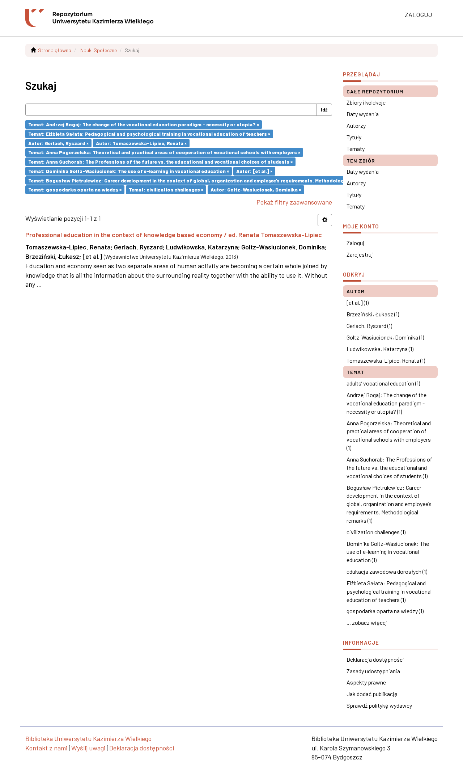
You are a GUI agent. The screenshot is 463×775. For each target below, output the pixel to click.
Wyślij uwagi (88, 748)
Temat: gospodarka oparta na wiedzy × (75, 189)
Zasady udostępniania (373, 670)
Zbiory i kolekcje (366, 102)
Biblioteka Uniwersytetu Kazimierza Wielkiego (88, 738)
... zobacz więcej (367, 622)
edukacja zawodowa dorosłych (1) (387, 571)
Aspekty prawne (366, 682)
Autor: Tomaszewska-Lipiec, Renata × (141, 143)
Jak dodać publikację (372, 693)
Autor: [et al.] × (254, 171)
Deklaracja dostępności (375, 659)
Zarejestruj (360, 254)
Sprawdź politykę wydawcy (379, 705)
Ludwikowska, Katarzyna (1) (380, 348)
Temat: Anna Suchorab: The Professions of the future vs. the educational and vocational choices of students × (160, 162)
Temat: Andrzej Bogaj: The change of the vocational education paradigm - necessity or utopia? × (143, 124)
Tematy (356, 148)
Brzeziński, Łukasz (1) (373, 314)
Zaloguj (355, 242)
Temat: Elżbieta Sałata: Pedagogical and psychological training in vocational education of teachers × (149, 134)
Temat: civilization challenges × (166, 189)
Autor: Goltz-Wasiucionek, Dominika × (256, 189)
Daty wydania (363, 113)
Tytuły (354, 137)
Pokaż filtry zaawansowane (294, 202)
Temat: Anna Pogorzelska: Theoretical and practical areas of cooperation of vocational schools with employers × (164, 152)
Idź (324, 109)
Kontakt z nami (46, 748)
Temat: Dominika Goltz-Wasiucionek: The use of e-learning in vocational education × (128, 171)
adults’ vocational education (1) (383, 383)
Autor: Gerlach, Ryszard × (58, 143)
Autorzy (356, 125)
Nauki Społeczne (98, 50)
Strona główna (54, 50)
